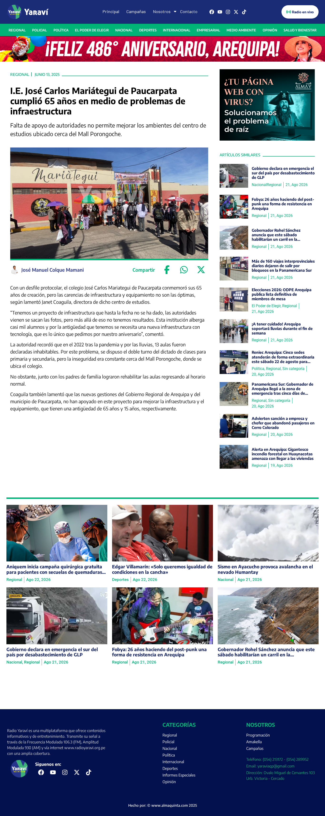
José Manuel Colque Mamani (52, 270)
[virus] (267, 139)
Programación (258, 735)
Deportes (148, 30)
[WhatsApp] (184, 270)
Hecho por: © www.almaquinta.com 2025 (162, 805)
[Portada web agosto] (162, 60)
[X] (201, 270)
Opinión (270, 30)
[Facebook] (211, 12)
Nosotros (162, 11)
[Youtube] (219, 12)
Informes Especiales (178, 775)
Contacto (188, 11)
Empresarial (208, 30)
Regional (17, 30)
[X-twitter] (236, 12)
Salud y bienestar (300, 30)
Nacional (124, 30)
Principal (111, 11)
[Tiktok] (244, 12)
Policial (39, 30)
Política (61, 30)
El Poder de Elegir (92, 30)
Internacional (176, 30)
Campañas (136, 11)
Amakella (254, 741)
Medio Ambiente (241, 30)
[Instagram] (228, 12)
